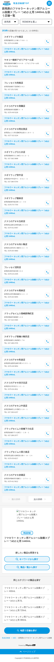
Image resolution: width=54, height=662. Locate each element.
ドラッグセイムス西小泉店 (16, 452)
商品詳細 (27, 533)
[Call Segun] (47, 41)
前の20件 (16, 499)
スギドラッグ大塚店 (13, 37)
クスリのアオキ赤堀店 (14, 475)
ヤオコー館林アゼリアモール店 (19, 60)
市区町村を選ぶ (29, 22)
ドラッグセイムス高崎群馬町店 (19, 313)
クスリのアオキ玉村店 (14, 221)
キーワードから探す (28, 559)
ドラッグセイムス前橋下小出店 (19, 429)
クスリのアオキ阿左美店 (15, 129)
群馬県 (7, 22)
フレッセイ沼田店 (12, 267)
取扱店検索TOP (21, 3)
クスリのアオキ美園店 (14, 106)
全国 (14, 638)
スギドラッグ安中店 (13, 175)
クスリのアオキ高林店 (14, 290)
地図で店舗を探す (28, 630)
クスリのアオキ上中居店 (15, 406)
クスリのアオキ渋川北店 (15, 383)
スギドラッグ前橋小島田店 (16, 336)
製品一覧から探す (28, 567)
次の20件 (38, 499)
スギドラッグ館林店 (13, 198)
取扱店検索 (6, 638)
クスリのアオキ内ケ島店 (15, 244)
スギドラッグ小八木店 (14, 152)
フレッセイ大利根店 (13, 83)
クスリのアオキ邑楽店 (14, 360)
